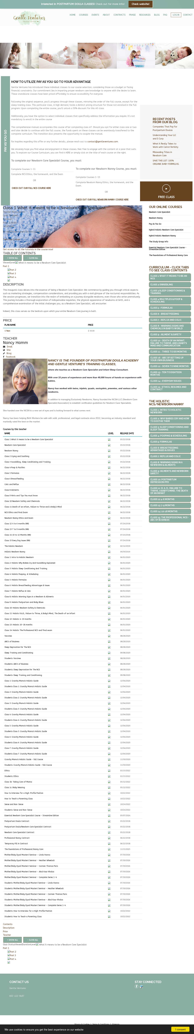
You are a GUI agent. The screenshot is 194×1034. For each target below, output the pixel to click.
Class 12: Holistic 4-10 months (18, 619)
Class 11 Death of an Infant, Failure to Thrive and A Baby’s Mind (33, 507)
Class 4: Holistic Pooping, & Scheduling (21, 574)
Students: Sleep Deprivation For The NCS (22, 670)
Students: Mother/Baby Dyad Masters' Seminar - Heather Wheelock (34, 888)
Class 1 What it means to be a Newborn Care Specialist (29, 439)
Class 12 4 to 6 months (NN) (17, 524)
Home (72, 15)
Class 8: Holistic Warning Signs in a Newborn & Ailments (29, 597)
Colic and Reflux (12, 484)
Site (8, 350)
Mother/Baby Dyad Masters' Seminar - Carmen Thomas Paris (31, 866)
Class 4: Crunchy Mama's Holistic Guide (21, 714)
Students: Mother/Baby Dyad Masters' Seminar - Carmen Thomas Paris (36, 894)
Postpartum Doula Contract (17, 821)
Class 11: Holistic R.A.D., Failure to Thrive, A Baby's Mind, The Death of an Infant (40, 613)
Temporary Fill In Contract (16, 844)
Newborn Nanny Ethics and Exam (19, 518)
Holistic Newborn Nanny (15, 552)
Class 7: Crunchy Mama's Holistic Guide (21, 748)
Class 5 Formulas (12, 473)
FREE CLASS (166, 197)
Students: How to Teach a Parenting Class (23, 917)
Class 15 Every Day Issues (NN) (17, 540)
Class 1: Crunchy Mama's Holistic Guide (21, 681)
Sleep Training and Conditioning (19, 653)
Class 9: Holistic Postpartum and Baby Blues (24, 602)
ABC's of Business (12, 641)
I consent (180, 1029)
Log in (176, 15)
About (106, 15)
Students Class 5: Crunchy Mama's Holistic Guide (26, 731)
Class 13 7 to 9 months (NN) (17, 529)
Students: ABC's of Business (16, 664)
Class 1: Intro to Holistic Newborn (19, 557)
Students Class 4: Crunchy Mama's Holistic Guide (26, 720)
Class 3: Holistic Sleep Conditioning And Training (26, 569)
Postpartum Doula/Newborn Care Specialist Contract (28, 827)
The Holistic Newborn (14, 546)
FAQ (165, 15)
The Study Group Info (158, 242)
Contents (7, 924)
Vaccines (8, 636)
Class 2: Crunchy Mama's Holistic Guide (21, 692)
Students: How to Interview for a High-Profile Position (28, 911)
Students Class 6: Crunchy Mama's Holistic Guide (26, 743)
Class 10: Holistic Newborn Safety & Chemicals (25, 608)
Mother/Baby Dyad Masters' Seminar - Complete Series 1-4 (31, 877)
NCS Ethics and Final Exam (16, 512)
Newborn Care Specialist (15, 445)
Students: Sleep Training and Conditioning (23, 675)
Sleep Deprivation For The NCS (18, 647)
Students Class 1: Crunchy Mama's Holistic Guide (26, 686)
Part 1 (6, 266)
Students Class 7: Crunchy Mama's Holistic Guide (26, 754)
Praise (132, 15)
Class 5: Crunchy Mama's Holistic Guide (21, 726)
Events (95, 15)
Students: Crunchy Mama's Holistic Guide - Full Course (28, 765)
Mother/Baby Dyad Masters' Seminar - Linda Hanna (27, 855)
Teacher (7, 935)
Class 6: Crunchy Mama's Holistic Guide (21, 737)
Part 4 (13, 277)
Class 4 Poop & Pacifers (15, 467)
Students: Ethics (11, 776)
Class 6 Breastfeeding (14, 479)
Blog (157, 15)
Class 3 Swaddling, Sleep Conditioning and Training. (28, 462)
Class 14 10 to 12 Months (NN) (18, 535)
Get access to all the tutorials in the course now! (28, 249)
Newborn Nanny (11, 451)
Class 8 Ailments (12, 490)
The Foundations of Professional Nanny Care (24, 849)
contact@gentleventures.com (102, 141)
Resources (145, 15)
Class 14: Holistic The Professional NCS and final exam (28, 630)
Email (9, 346)
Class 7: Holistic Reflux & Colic (18, 591)
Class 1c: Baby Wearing (15, 787)
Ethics (7, 771)
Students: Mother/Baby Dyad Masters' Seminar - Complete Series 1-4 (35, 905)
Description (8, 928)
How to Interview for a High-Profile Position (24, 793)
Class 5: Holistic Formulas (16, 580)
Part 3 (13, 273)
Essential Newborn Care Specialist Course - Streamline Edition (32, 815)
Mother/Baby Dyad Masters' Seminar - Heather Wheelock (30, 860)
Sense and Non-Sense (14, 804)
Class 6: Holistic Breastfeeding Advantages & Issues (27, 585)
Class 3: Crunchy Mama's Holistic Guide (21, 703)
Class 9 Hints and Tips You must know (21, 496)
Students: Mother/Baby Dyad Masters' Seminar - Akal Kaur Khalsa (34, 900)
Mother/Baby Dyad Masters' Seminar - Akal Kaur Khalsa (29, 872)
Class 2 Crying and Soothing (17, 456)
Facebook (10, 357)
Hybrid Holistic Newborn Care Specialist (166, 230)
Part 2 (13, 270)
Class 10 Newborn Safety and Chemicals (22, 501)
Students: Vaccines (13, 658)
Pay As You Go (155, 224)
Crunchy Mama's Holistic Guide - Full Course (24, 759)
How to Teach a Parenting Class (19, 799)
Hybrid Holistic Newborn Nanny (162, 236)
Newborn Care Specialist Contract (19, 832)
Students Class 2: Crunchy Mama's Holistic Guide (26, 698)
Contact (187, 15)
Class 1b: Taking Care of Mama (18, 782)
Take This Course (11, 239)
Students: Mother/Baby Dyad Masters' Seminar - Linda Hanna (32, 883)
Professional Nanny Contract (17, 838)
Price (5, 931)
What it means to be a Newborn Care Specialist (42, 263)
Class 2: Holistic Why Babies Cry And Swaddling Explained (30, 563)
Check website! (140, 4)
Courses (83, 15)
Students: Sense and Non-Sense (18, 810)
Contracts (119, 15)
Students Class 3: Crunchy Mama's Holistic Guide (26, 709)
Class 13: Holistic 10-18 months (18, 625)
